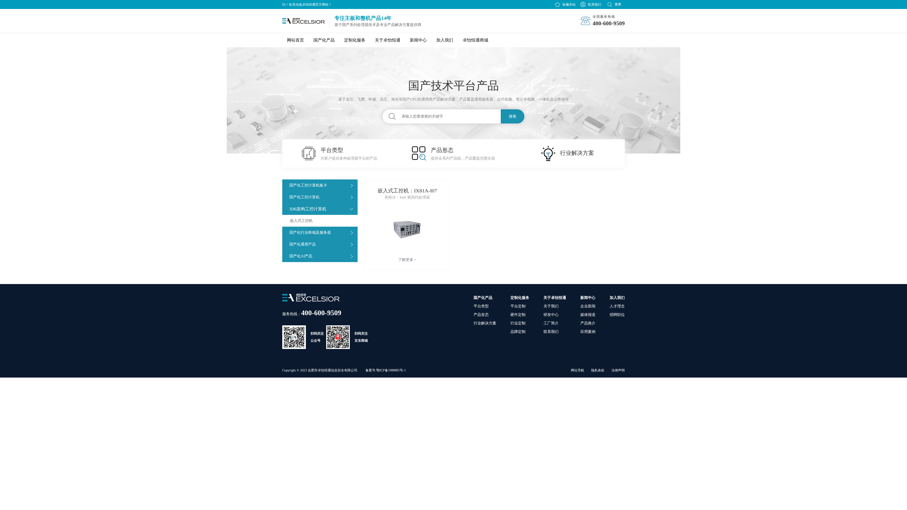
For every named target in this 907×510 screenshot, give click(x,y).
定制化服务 (354, 40)
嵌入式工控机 (301, 221)
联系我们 (594, 4)
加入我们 (444, 40)
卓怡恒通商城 (475, 40)
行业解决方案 (485, 323)
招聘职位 (617, 315)
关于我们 (551, 306)
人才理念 (617, 306)
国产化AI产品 (300, 256)
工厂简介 (551, 323)
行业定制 (518, 323)
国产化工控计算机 (304, 197)
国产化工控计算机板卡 (308, 185)
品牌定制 (518, 332)
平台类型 (481, 306)
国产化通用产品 (302, 244)
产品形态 (481, 315)
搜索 (512, 116)
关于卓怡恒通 (387, 40)
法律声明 (618, 370)
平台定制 (518, 306)
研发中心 (551, 315)
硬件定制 (518, 315)
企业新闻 (587, 306)
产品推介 (587, 323)
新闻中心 (418, 40)
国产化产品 (324, 40)
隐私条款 (597, 370)
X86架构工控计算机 (307, 209)
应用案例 (587, 332)
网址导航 (577, 370)
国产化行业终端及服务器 (310, 232)
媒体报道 (587, 315)
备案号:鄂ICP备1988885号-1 (385, 370)
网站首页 (295, 40)
